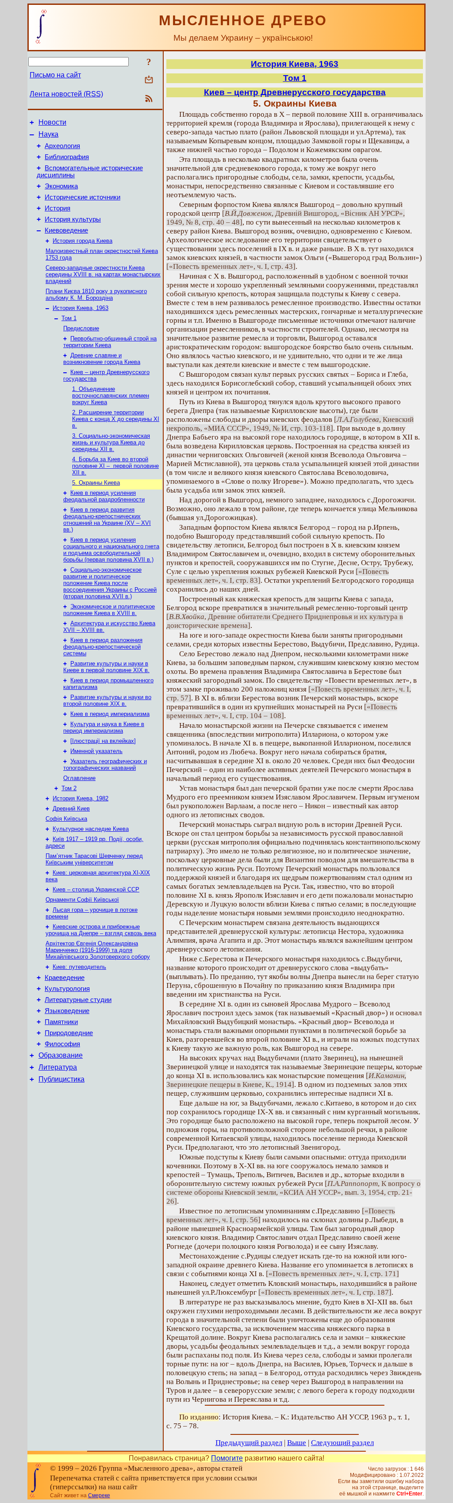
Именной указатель (96, 751)
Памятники (61, 1021)
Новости (52, 122)
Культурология (67, 988)
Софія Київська (66, 818)
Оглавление (79, 778)
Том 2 (69, 788)
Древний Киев (71, 808)
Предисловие (81, 328)
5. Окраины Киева (96, 482)
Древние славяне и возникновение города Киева (101, 358)
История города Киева (82, 240)
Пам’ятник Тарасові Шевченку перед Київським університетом (94, 859)
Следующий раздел (342, 1442)
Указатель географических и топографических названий (105, 764)
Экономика (61, 186)
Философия (62, 1044)
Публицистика (61, 1079)
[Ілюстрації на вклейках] (103, 741)
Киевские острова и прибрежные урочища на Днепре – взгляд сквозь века (101, 930)
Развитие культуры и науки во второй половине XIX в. (107, 700)
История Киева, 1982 (80, 798)
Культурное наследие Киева (91, 829)
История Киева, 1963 (80, 308)
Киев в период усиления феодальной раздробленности (104, 496)
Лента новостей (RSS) (66, 94)
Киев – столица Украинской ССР (96, 889)
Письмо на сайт (55, 75)
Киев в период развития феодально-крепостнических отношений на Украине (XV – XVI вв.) (107, 519)
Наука (48, 134)
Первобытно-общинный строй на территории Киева (110, 341)
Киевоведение (66, 230)
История (57, 208)
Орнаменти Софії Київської (82, 899)
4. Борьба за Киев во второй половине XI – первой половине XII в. (115, 466)
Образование (60, 1055)
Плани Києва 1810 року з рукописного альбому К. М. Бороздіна (96, 294)
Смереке (99, 1495)
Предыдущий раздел (248, 1442)
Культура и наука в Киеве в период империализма (103, 727)
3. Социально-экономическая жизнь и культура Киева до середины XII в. (111, 442)
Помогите (227, 1458)
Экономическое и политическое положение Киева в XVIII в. (109, 609)
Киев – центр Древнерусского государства (295, 92)
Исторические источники (82, 197)
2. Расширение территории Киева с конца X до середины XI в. (115, 419)
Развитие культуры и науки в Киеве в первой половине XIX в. (106, 666)
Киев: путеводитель (79, 967)
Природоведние (69, 1032)
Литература (57, 1067)
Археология (62, 145)
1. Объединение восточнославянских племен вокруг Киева (110, 395)
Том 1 (69, 318)
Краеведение (64, 977)
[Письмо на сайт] (149, 80)
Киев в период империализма (110, 714)
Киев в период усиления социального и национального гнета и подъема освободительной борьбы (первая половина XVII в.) (111, 549)
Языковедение (67, 1010)
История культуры (73, 219)
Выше (296, 1442)
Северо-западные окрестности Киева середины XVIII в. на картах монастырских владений (103, 274)
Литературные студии (78, 999)
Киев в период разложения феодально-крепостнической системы (102, 647)
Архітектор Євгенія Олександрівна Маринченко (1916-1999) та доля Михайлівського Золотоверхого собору (98, 950)
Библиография (67, 157)
